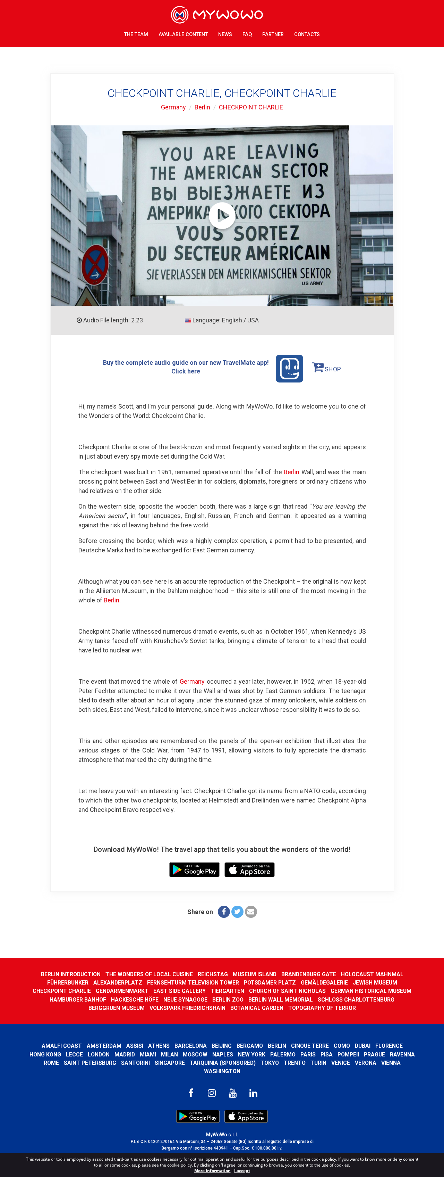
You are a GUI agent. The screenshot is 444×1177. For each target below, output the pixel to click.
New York (251, 1054)
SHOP (332, 369)
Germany (173, 107)
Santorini (135, 1063)
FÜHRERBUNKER (67, 982)
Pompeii (348, 1054)
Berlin (202, 107)
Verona (365, 1063)
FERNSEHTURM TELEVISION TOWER (193, 982)
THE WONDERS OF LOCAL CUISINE (149, 974)
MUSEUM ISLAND (254, 974)
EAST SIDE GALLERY (179, 991)
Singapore (170, 1063)
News (225, 35)
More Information (212, 1171)
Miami (148, 1054)
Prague (374, 1054)
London (99, 1054)
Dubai (362, 1046)
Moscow (195, 1054)
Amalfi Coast (62, 1046)
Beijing (222, 1046)
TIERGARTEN (227, 991)
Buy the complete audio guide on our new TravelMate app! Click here (186, 366)
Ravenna (402, 1054)
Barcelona (190, 1046)
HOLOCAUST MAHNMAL (372, 974)
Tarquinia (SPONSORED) (223, 1063)
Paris (308, 1054)
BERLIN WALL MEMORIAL (280, 999)
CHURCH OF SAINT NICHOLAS (287, 991)
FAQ (247, 35)
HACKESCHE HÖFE (135, 999)
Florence (389, 1046)
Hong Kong (45, 1054)
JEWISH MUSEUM (375, 982)
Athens (159, 1046)
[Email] (251, 912)
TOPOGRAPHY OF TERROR (322, 1008)
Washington (222, 1071)
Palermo (283, 1054)
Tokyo (270, 1063)
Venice (340, 1063)
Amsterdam (104, 1046)
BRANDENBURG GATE (308, 974)
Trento (295, 1063)
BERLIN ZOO (228, 999)
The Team (136, 35)
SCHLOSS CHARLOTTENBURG (356, 999)
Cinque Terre (310, 1046)
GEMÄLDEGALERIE (324, 982)
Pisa (327, 1054)
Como (342, 1046)
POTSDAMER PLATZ (270, 982)
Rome (51, 1063)
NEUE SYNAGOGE (185, 999)
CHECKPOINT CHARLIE (251, 107)
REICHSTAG (213, 974)
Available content (183, 35)
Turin (318, 1063)
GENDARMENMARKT (122, 991)
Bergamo (250, 1046)
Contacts (307, 35)
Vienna (391, 1063)
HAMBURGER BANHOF (78, 999)
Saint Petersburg (90, 1063)
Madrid (124, 1054)
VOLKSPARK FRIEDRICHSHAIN (187, 1008)
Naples (222, 1054)
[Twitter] (237, 912)
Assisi (134, 1046)
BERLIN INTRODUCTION (71, 974)
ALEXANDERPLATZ (117, 982)
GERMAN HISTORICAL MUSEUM (371, 991)
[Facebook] (224, 912)
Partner (273, 35)
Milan (169, 1054)
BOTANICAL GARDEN (256, 1008)
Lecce (74, 1054)
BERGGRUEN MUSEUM (116, 1008)
